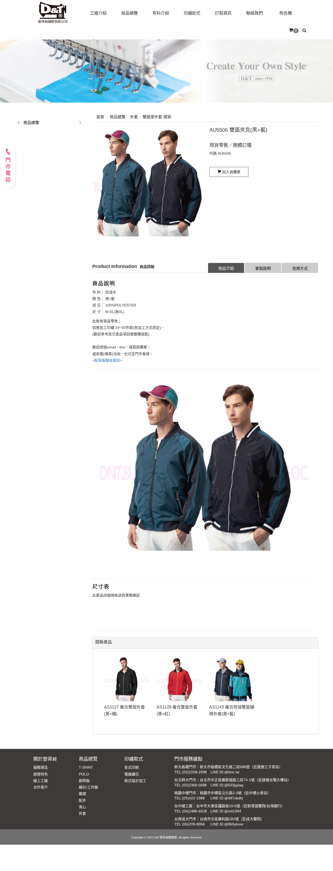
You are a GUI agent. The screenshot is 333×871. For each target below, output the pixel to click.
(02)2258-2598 (194, 772)
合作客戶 (40, 787)
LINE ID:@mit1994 (225, 811)
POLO (84, 774)
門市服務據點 (188, 759)
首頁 (100, 117)
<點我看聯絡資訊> (107, 360)
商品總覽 (31, 122)
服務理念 (40, 767)
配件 (82, 800)
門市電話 (8, 170)
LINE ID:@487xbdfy (226, 798)
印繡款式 (133, 759)
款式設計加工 (135, 781)
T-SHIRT (86, 767)
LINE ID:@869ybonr (227, 824)
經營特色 (40, 774)
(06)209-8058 (193, 824)
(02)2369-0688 (194, 785)
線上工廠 (40, 781)
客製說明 (263, 268)
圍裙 (82, 794)
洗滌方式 (300, 268)
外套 (82, 813)
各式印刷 (131, 767)
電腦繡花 (131, 774)
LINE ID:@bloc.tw (224, 772)
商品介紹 (226, 268)
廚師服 (84, 781)
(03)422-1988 (193, 798)
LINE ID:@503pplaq (226, 785)
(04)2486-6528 (194, 811)
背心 (82, 807)
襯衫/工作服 (88, 787)
